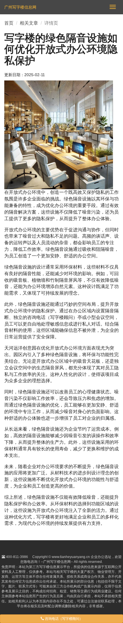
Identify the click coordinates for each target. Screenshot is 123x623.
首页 (8, 23)
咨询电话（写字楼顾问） (63, 619)
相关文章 (29, 23)
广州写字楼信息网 (20, 7)
